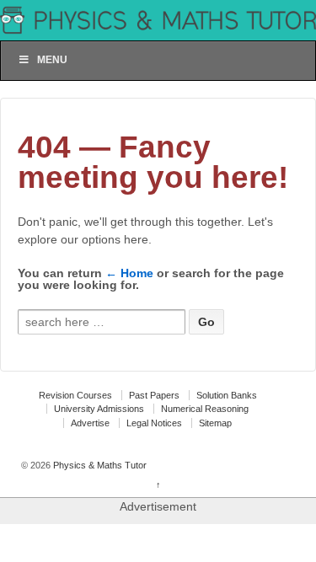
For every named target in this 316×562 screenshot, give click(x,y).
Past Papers (154, 395)
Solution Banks (226, 395)
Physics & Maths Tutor (99, 465)
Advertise (90, 423)
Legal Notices (154, 423)
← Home (129, 273)
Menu (52, 60)
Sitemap (215, 423)
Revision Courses (75, 395)
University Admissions (99, 409)
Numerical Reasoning (205, 409)
